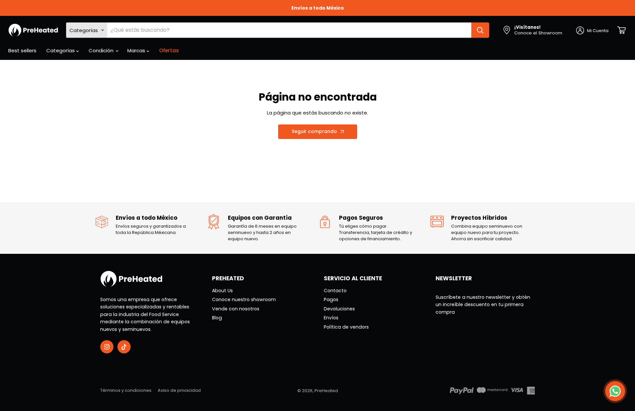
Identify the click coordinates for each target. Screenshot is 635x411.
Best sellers (22, 50)
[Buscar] (480, 30)
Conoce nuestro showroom (244, 299)
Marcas (137, 50)
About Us (222, 290)
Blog (217, 317)
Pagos (331, 299)
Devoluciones (339, 308)
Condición (102, 50)
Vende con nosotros (235, 308)
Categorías (61, 50)
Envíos (331, 317)
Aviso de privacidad (179, 390)
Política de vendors (346, 327)
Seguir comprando (314, 131)
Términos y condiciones (125, 390)
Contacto (335, 290)
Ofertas (169, 50)
